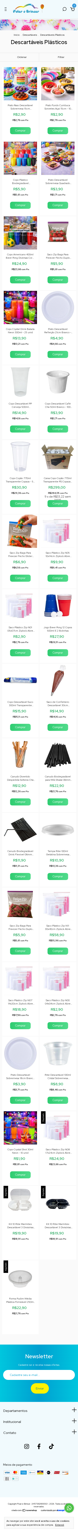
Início (17, 35)
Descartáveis (30, 35)
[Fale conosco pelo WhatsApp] (69, 1508)
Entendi (59, 1525)
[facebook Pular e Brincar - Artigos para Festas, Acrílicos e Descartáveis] (39, 1446)
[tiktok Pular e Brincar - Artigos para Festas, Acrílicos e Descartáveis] (51, 1446)
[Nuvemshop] (24, 1511)
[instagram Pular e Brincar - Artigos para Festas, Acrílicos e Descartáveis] (26, 1446)
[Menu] (6, 10)
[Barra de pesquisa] (64, 10)
